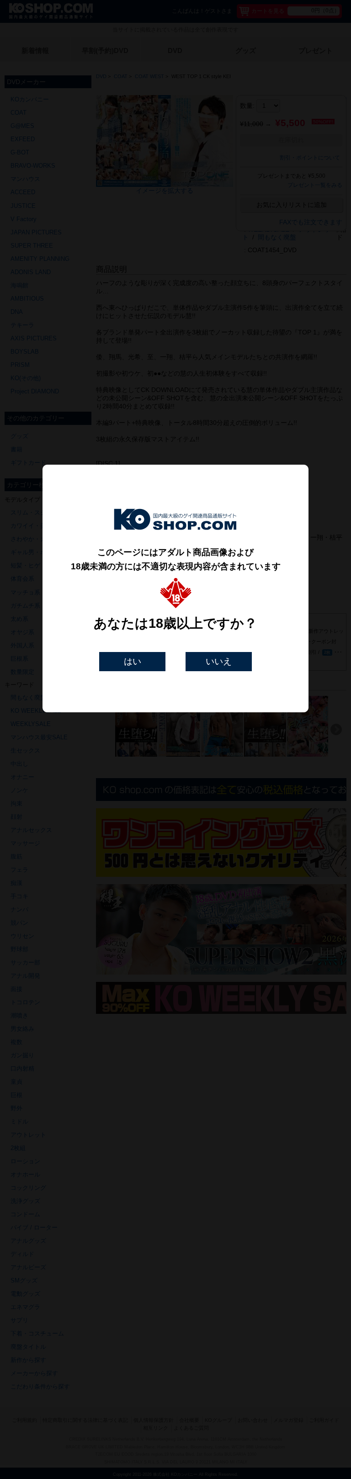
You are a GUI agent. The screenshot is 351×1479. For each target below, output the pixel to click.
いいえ (219, 661)
